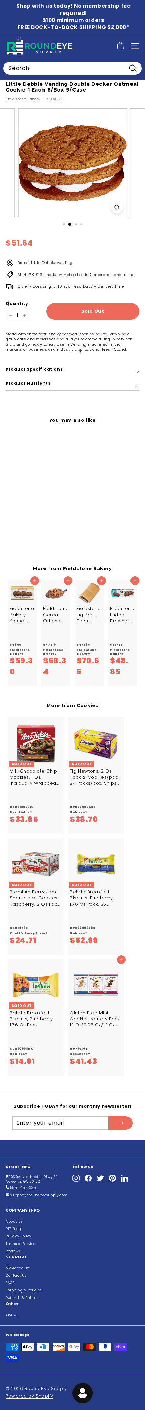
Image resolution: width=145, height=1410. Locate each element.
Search (12, 1314)
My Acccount (18, 1268)
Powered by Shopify (29, 1396)
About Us (14, 1221)
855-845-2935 (23, 1187)
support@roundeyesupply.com (39, 1195)
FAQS (10, 1282)
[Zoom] (117, 207)
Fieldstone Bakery (23, 99)
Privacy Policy (18, 1236)
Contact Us (16, 1275)
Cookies (87, 705)
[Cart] (120, 46)
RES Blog (13, 1228)
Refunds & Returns (22, 1297)
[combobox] (72, 68)
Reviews (13, 1251)
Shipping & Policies (23, 1290)
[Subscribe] (120, 1123)
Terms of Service (21, 1243)
